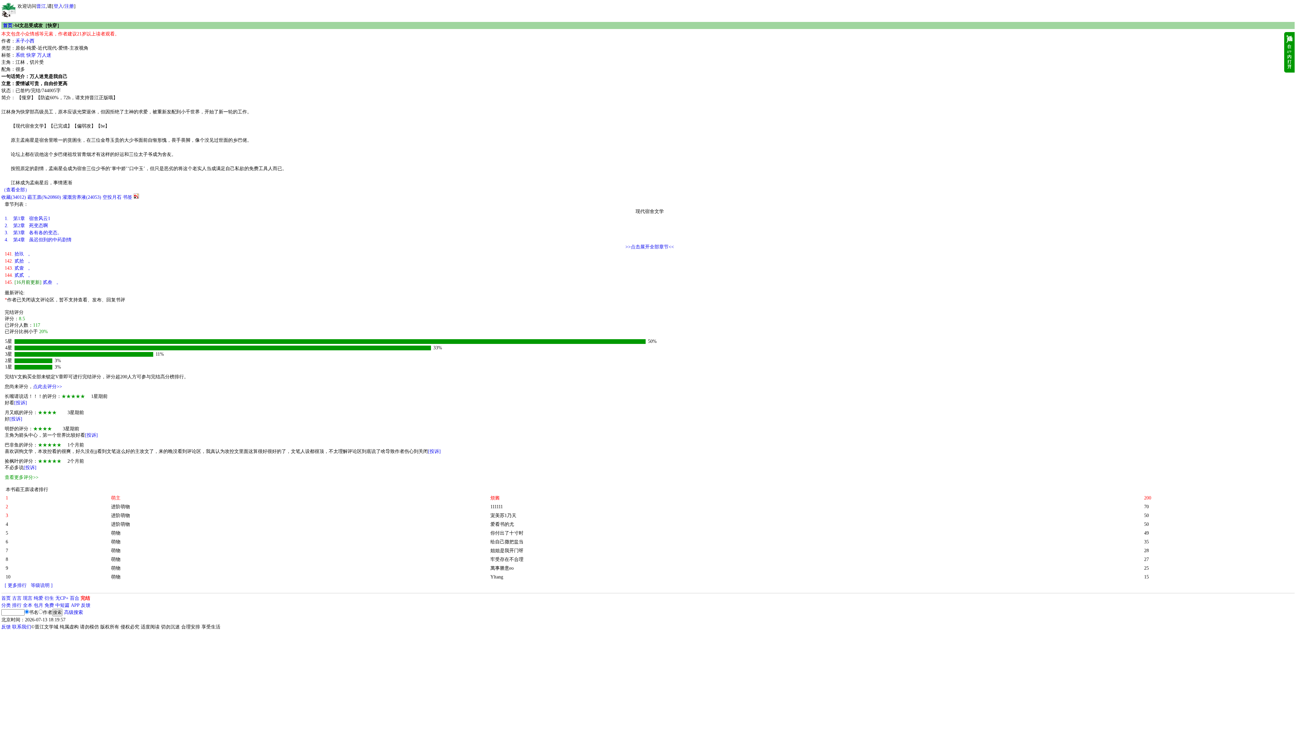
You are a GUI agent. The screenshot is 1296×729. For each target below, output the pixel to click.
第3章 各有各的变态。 (33, 232)
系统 (20, 55)
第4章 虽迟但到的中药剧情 (38, 239)
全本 (27, 605)
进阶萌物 (120, 506)
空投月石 (112, 197)
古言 (17, 598)
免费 (49, 605)
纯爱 (38, 598)
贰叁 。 (33, 282)
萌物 (115, 533)
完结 (85, 598)
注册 (69, 6)
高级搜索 (73, 612)
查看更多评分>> (21, 477)
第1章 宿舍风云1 (27, 218)
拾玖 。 (19, 253)
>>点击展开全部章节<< (649, 246)
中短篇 (62, 605)
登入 (58, 6)
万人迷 (44, 55)
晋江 (41, 6)
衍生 (49, 598)
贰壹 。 (19, 268)
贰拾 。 (19, 261)
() (13, 197)
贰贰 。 (19, 275)
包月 (38, 605)
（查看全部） (15, 189)
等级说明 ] (42, 585)
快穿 (31, 55)
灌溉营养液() (81, 197)
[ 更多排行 (16, 585)
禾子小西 (25, 41)
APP (75, 605)
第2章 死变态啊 (26, 225)
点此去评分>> (47, 386)
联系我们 (21, 626)
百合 (74, 598)
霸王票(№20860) (44, 197)
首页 (7, 25)
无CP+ (62, 598)
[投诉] (20, 402)
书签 (127, 197)
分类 (6, 605)
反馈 (85, 605)
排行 (17, 605)
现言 (27, 598)
